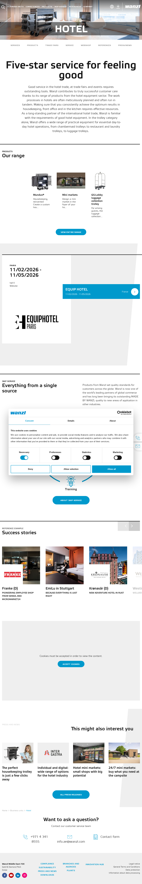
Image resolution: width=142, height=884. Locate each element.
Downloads (47, 875)
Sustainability (47, 868)
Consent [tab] (29, 421)
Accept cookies (71, 664)
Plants (71, 871)
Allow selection (71, 469)
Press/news (125, 45)
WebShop (86, 45)
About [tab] (113, 421)
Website (13, 286)
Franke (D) (10, 588)
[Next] (134, 526)
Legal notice (134, 864)
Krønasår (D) (98, 588)
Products (47, 7)
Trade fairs (51, 45)
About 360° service (71, 500)
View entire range (71, 232)
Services (15, 45)
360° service (60, 7)
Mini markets (70, 195)
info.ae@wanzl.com (71, 841)
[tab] (101, 291)
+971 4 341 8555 (39, 839)
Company (87, 7)
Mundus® (38, 195)
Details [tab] (71, 421)
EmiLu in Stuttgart (60, 588)
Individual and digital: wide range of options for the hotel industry (53, 772)
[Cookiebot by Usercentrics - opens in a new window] (119, 413)
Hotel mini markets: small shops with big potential (87, 772)
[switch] (55, 457)
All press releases (71, 795)
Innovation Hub (95, 865)
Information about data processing (124, 873)
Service (70, 45)
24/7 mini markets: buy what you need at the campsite (124, 772)
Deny (30, 469)
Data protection (133, 870)
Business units (15, 7)
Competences (33, 7)
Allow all (111, 469)
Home (4, 811)
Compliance (47, 864)
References (75, 7)
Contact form (110, 836)
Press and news (47, 871)
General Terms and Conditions (126, 867)
